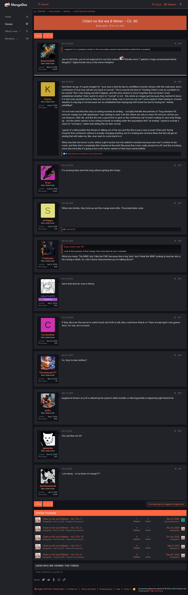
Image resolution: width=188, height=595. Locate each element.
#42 (179, 82)
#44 (179, 203)
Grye (48, 182)
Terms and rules (88, 589)
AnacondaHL (48, 60)
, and (85, 154)
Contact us (72, 589)
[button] (20, 31)
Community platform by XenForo (162, 589)
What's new (11, 31)
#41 (179, 43)
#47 (179, 317)
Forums (8, 24)
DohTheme (158, 591)
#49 (179, 393)
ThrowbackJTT (48, 372)
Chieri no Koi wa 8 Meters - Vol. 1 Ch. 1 (62, 545)
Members (10, 38)
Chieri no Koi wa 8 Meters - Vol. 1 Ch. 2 (62, 527)
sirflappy (48, 220)
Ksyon (47, 99)
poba (48, 410)
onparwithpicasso (171, 521)
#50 (179, 431)
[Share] (175, 43)
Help (118, 589)
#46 (179, 279)
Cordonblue (47, 334)
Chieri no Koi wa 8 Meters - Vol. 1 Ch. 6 (62, 554)
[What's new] (181, 4)
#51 (179, 469)
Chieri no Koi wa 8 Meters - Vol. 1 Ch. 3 (62, 518)
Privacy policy (106, 589)
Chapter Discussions (75, 521)
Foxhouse (47, 258)
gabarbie (48, 448)
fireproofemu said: (72, 247)
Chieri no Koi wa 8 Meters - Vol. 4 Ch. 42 (63, 536)
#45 (179, 241)
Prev (39, 36)
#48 (179, 355)
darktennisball (48, 486)
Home (8, 16)
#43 (179, 165)
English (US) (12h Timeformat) (49, 589)
